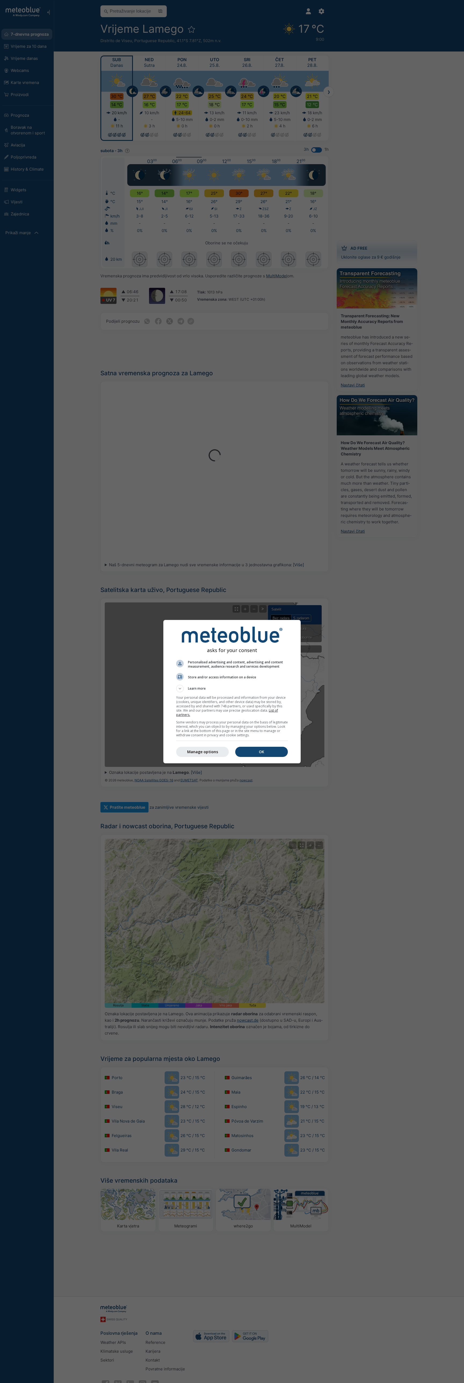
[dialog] (232, 691)
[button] (232, 688)
